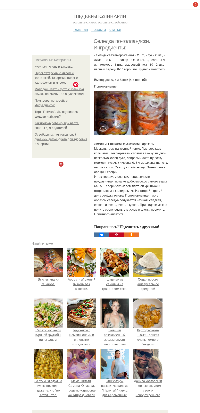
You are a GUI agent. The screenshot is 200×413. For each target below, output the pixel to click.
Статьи (115, 29)
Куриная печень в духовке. (54, 66)
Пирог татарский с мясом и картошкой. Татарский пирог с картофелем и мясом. (56, 78)
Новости (98, 29)
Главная (80, 29)
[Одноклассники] (131, 234)
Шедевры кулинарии (100, 16)
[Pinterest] (116, 234)
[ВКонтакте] (101, 234)
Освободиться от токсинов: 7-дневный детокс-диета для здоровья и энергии (61, 139)
